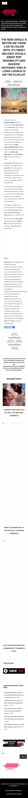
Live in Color (10, 340)
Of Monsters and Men (14, 212)
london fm (19, 340)
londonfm (8, 81)
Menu (4, 3)
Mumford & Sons (13, 210)
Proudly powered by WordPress (13, 790)
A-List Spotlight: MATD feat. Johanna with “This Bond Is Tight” (14, 648)
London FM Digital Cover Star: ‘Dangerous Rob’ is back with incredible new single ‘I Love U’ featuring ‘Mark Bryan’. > (14, 368)
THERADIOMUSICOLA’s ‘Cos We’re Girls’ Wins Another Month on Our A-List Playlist (14, 695)
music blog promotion (14, 344)
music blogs (15, 347)
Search (3, 753)
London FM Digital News (13, 84)
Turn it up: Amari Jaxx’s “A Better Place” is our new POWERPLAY (14, 530)
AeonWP (20, 794)
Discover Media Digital (14, 337)
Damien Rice (7, 215)
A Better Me (14, 333)
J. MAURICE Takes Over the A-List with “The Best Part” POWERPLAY (14, 412)
